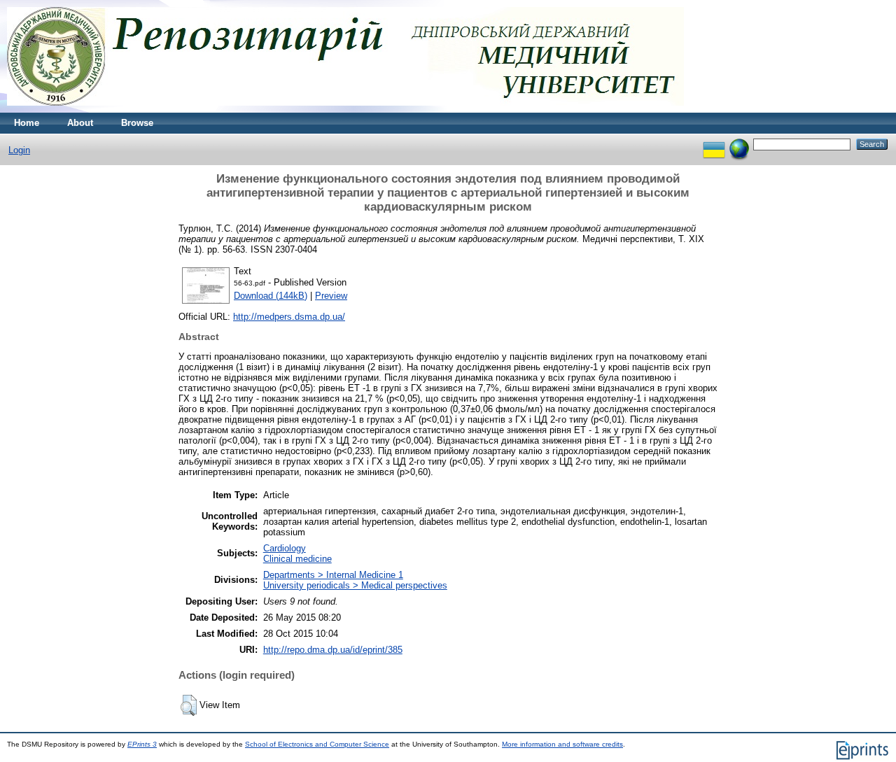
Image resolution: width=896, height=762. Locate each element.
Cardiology (284, 548)
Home (26, 123)
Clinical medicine (297, 558)
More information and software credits (562, 744)
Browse (137, 123)
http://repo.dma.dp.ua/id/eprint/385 (332, 649)
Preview (331, 295)
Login (19, 150)
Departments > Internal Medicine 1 (333, 575)
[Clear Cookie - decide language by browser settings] (739, 144)
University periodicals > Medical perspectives (355, 585)
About (80, 123)
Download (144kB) (270, 295)
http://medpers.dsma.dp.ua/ (289, 316)
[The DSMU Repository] (345, 109)
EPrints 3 (142, 744)
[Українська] (714, 144)
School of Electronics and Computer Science (317, 744)
